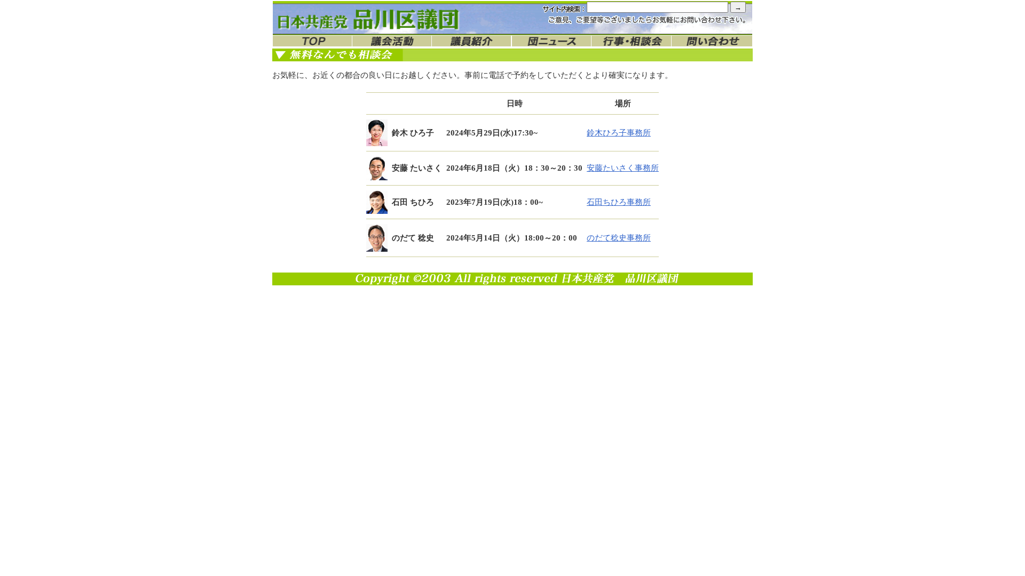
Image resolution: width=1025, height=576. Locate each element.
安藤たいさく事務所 (623, 168)
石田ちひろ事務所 (619, 202)
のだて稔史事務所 (619, 238)
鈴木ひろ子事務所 (619, 133)
